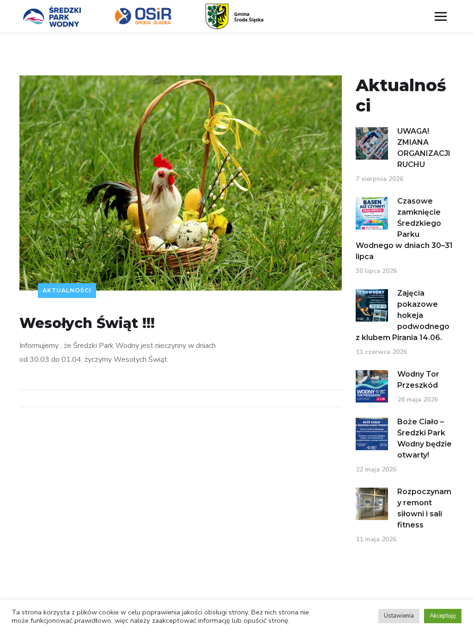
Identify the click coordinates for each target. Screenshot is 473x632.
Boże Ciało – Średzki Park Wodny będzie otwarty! (424, 438)
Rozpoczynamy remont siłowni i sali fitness (424, 508)
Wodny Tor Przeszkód (418, 380)
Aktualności (66, 290)
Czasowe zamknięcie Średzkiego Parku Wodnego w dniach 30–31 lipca (404, 229)
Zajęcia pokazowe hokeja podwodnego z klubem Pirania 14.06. (402, 315)
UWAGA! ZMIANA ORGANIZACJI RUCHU (423, 148)
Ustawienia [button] (399, 616)
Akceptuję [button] (443, 616)
